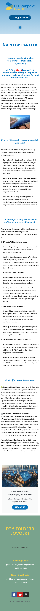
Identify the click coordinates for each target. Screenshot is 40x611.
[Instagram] (26, 594)
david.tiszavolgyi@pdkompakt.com (20, 579)
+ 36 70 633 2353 (20, 568)
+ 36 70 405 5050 (20, 583)
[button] (20, 27)
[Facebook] (14, 594)
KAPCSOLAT (20, 507)
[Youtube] (20, 594)
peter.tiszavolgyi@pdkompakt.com (20, 564)
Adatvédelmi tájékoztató (20, 547)
